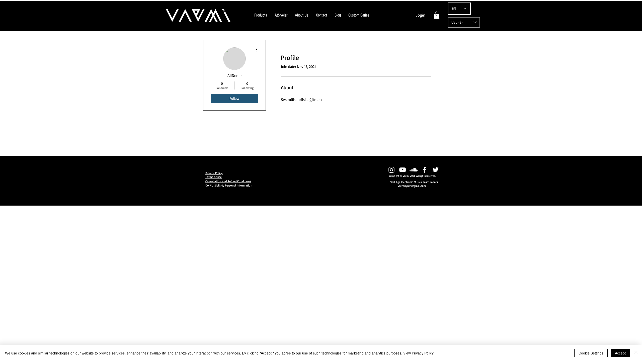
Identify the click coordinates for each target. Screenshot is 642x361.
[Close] (636, 353)
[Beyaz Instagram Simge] (391, 170)
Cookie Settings (591, 352)
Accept (620, 352)
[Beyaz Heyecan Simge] (436, 170)
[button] (437, 15)
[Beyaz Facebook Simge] (425, 170)
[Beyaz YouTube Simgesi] (402, 170)
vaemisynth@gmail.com (412, 186)
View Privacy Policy (418, 352)
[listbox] (464, 22)
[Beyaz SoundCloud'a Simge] (414, 170)
